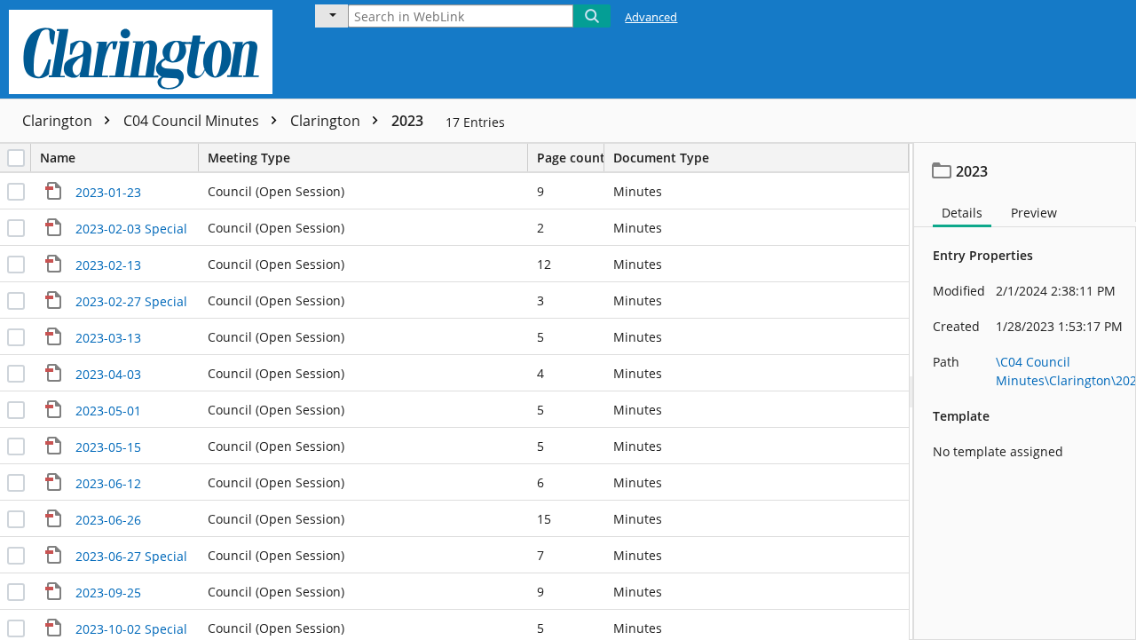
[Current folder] (331, 16)
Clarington (59, 120)
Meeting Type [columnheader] (249, 157)
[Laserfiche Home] (145, 49)
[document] (1025, 391)
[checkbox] (16, 158)
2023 (407, 120)
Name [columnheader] (57, 157)
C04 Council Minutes (193, 120)
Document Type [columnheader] (661, 157)
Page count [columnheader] (570, 157)
